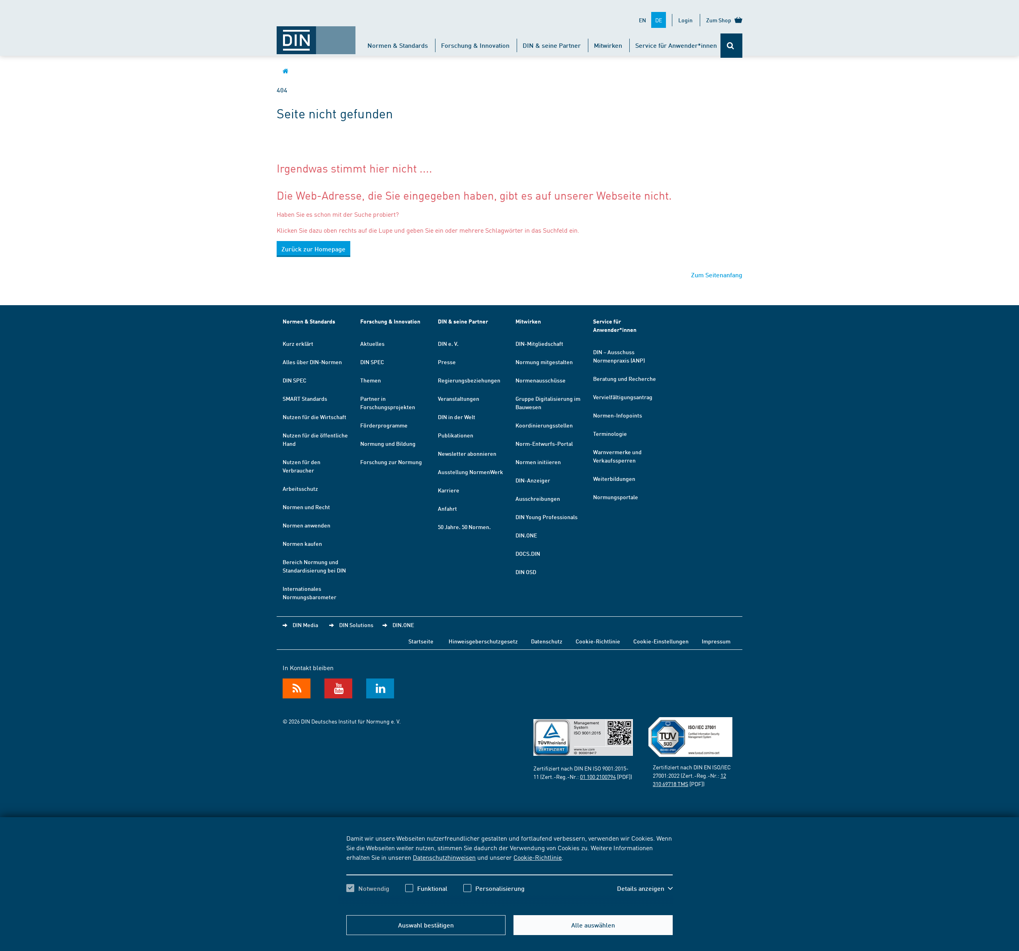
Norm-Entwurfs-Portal (544, 443)
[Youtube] (338, 688)
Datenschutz (546, 641)
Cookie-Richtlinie (537, 857)
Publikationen (455, 435)
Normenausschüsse (540, 380)
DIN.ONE (526, 535)
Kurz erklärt (298, 343)
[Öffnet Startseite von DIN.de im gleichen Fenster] (316, 36)
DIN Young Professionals (546, 516)
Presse (447, 361)
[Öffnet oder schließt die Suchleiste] (731, 45)
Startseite (420, 641)
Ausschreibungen (537, 498)
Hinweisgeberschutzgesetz (483, 641)
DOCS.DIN (527, 553)
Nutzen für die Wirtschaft (314, 416)
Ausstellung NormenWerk (470, 471)
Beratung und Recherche (624, 378)
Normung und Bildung (388, 443)
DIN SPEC (294, 380)
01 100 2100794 (598, 776)
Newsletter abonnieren (467, 453)
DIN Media (305, 624)
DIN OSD (525, 571)
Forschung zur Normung (391, 461)
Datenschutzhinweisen (444, 857)
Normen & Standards (397, 45)
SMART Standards (305, 398)
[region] (509, 870)
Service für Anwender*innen (676, 45)
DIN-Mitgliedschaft (539, 343)
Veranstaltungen (458, 398)
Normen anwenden (306, 525)
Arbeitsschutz (300, 488)
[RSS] (296, 688)
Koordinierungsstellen (544, 425)
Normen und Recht (306, 506)
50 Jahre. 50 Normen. (464, 526)
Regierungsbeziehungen (469, 380)
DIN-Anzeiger (532, 480)
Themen (370, 380)
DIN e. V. (448, 343)
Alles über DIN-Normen (312, 361)
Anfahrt (447, 508)
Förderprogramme (384, 425)
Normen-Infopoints (617, 415)
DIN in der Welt (456, 416)
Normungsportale (615, 496)
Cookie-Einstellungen (661, 641)
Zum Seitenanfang (716, 274)
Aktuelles (372, 343)
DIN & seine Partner (552, 45)
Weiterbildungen (614, 478)
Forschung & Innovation (475, 45)
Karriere (448, 490)
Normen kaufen (302, 543)
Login (685, 20)
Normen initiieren (538, 461)
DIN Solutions (356, 624)
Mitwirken (608, 45)
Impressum (716, 641)
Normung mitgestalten (544, 361)
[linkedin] (380, 688)
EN (642, 20)
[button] (645, 888)
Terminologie (610, 433)
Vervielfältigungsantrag (622, 396)
